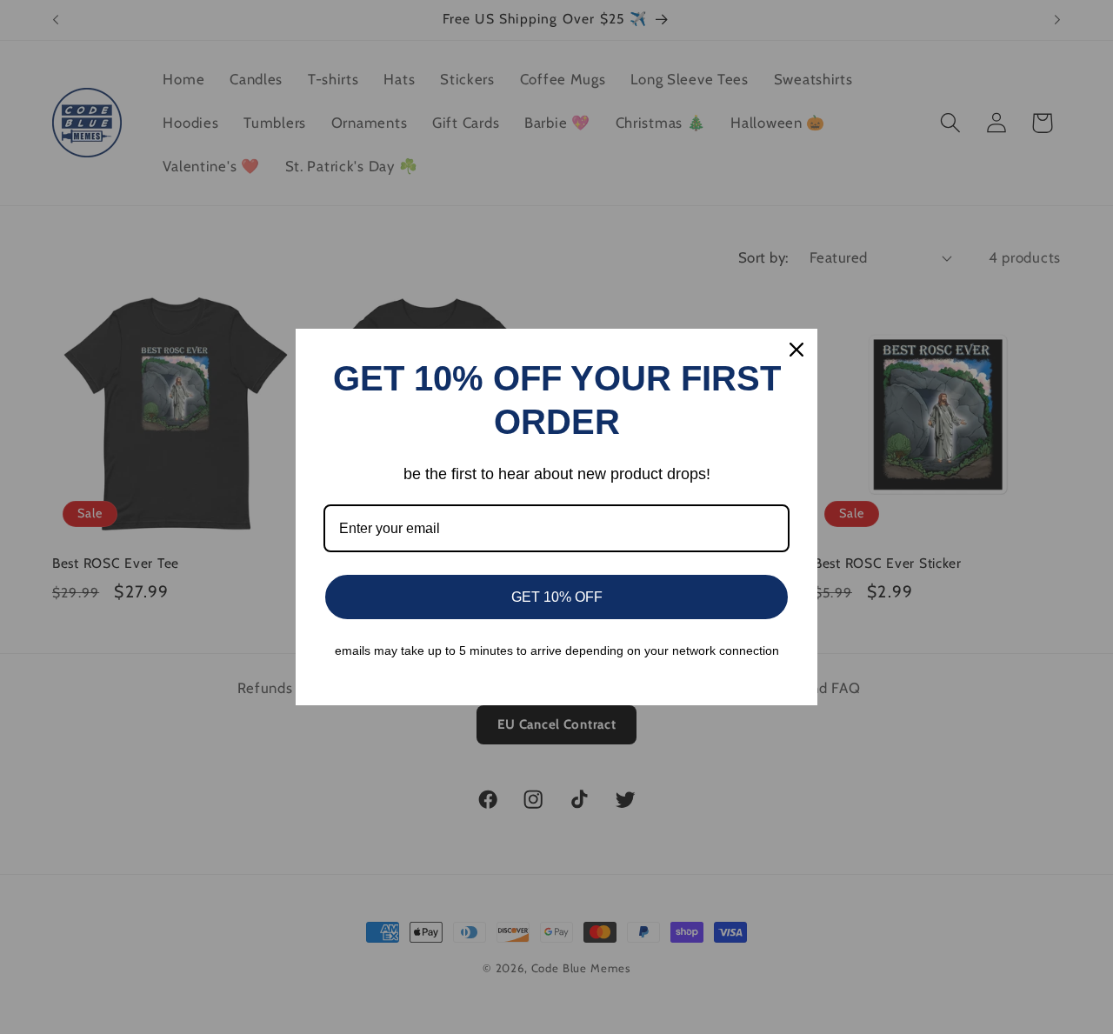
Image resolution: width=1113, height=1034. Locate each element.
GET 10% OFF (557, 597)
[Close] (796, 349)
